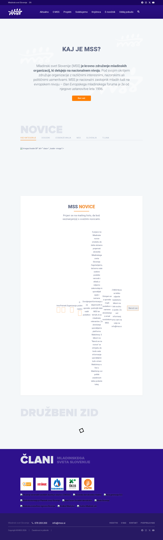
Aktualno (44, 12)
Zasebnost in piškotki (40, 530)
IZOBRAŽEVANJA (63, 138)
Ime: (58, 306)
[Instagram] (145, 2)
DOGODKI (46, 138)
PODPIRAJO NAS (148, 523)
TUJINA (105, 138)
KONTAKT (133, 523)
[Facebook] (142, 2)
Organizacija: (72, 306)
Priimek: (63, 306)
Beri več (81, 98)
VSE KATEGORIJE (28, 138)
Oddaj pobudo (126, 12)
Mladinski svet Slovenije (17, 3)
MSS (79, 138)
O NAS (123, 523)
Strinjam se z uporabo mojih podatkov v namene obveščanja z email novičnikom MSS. (107, 309)
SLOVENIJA (91, 138)
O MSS (56, 12)
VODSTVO (113, 523)
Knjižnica (96, 12)
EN (30, 3)
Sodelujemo (81, 12)
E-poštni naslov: (80, 305)
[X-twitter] (149, 2)
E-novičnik (110, 12)
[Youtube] (153, 2)
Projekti (67, 12)
